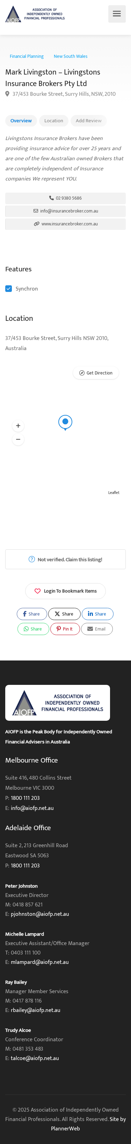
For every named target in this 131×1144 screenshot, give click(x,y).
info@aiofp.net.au (32, 808)
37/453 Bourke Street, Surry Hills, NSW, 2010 (63, 94)
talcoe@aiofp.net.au (35, 1058)
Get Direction (99, 373)
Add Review (89, 120)
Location (53, 120)
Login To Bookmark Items (70, 591)
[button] (18, 426)
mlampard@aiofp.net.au (40, 962)
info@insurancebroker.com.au (68, 211)
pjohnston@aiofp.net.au (40, 914)
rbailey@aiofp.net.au (35, 1010)
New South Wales (70, 56)
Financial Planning (27, 56)
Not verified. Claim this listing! (69, 559)
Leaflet (113, 493)
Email (99, 629)
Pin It (67, 629)
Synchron (27, 289)
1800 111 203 (25, 798)
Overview (21, 120)
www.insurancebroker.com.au (69, 224)
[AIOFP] (35, 14)
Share (34, 614)
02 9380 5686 (68, 198)
